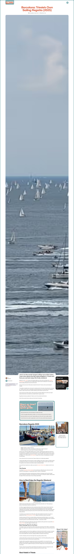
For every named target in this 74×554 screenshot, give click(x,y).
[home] (10, 2)
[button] (67, 2)
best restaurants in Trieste (30, 515)
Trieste (26, 380)
